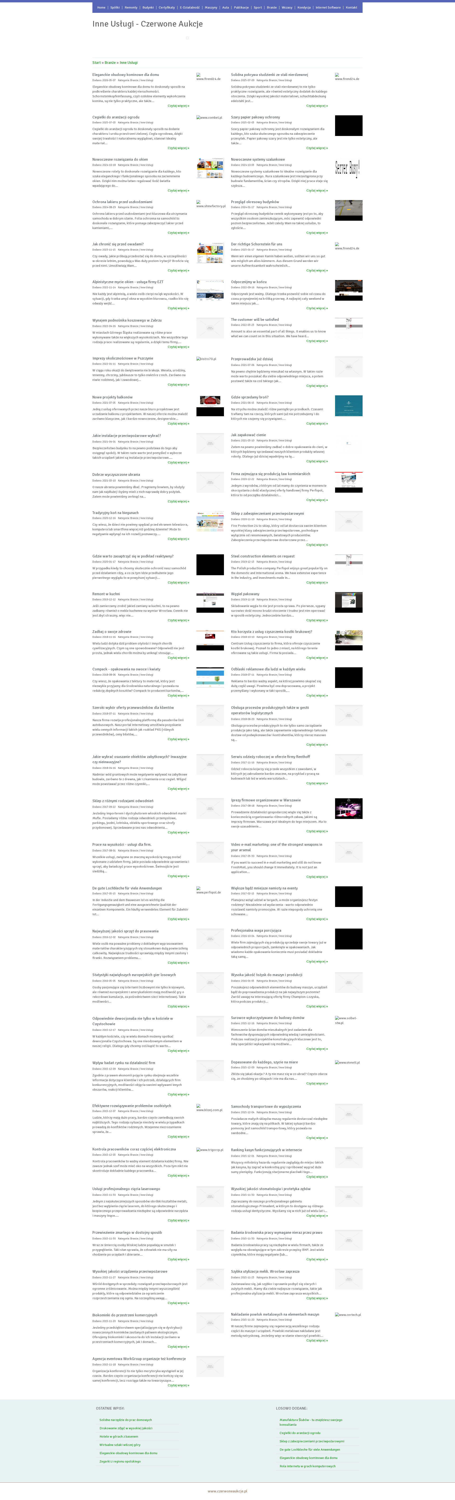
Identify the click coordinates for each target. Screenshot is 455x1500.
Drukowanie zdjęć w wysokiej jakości (126, 1428)
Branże (110, 62)
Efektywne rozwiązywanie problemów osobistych (131, 1105)
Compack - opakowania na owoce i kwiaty (126, 669)
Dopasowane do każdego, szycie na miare (264, 1062)
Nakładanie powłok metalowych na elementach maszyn (275, 1314)
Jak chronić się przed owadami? (118, 244)
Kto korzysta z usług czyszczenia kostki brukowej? (271, 631)
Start (96, 62)
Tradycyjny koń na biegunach (115, 512)
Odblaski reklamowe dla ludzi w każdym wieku (268, 669)
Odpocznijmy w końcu (249, 282)
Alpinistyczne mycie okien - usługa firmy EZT (128, 282)
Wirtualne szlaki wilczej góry (120, 1445)
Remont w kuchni (106, 594)
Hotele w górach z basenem (119, 1437)
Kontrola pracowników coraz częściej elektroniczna (134, 1149)
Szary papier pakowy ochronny (255, 117)
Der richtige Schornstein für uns (256, 244)
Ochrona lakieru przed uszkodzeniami (122, 202)
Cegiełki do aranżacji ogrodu (115, 117)
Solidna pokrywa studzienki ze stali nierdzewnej (269, 74)
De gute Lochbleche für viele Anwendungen (127, 888)
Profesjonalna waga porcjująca (256, 930)
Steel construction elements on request (263, 556)
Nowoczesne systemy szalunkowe (258, 159)
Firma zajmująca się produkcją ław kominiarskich (270, 474)
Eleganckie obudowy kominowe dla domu (125, 74)
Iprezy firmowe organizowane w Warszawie (266, 800)
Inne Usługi (129, 62)
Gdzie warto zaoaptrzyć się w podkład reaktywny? (132, 556)
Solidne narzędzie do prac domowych (126, 1420)
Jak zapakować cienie (248, 435)
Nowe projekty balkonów (112, 397)
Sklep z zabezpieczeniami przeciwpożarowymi (312, 1441)
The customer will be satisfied (255, 319)
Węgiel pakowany (245, 594)
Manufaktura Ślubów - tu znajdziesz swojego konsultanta (311, 1422)
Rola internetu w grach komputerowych (308, 1466)
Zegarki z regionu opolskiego (120, 1461)
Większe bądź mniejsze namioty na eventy (264, 888)
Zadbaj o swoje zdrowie (111, 631)
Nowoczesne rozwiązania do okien (120, 159)
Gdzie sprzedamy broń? (249, 397)
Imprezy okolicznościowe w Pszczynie (122, 358)
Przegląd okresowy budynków (255, 202)
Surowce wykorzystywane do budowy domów (268, 1017)
